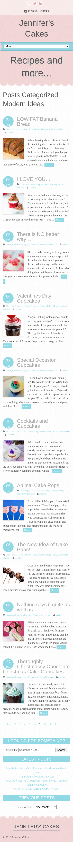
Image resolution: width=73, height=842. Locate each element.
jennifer (10, 132)
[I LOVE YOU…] (13, 213)
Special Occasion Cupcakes (37, 362)
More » (49, 164)
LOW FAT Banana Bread (37, 121)
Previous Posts (24, 807)
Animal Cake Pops (38, 485)
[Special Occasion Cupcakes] (13, 396)
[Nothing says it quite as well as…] (13, 640)
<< (14, 723)
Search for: (12, 750)
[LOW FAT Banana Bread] (13, 158)
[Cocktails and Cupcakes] (13, 460)
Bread (8, 129)
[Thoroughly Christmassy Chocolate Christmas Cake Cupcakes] (13, 702)
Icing (38, 184)
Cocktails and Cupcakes (32, 423)
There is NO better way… (38, 236)
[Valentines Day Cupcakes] (13, 335)
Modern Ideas (34, 129)
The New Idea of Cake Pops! (42, 547)
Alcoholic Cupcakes (14, 306)
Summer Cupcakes (36, 784)
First (8, 724)
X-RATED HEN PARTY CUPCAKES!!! (36, 788)
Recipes (44, 129)
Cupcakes (23, 129)
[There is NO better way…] (13, 270)
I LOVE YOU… (34, 179)
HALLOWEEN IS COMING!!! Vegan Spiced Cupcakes (36, 780)
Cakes (14, 129)
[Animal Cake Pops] (13, 519)
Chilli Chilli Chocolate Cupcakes (36, 776)
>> (55, 723)
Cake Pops (24, 490)
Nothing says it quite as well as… (43, 607)
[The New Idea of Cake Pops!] (13, 583)
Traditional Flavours (58, 129)
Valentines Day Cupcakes (34, 298)
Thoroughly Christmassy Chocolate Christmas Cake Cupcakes (36, 666)
